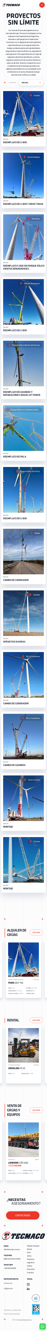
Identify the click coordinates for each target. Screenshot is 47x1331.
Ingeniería (30, 1263)
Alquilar (40, 1319)
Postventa (31, 1269)
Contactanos (22, 1215)
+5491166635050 (10, 1268)
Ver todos (36, 932)
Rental (29, 1249)
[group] (23, 969)
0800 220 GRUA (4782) (12, 1259)
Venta (29, 1256)
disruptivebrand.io (25, 1320)
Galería (29, 1266)
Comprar (40, 1312)
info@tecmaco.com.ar (12, 1250)
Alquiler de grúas (33, 1246)
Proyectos (30, 1259)
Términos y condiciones (12, 1310)
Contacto (30, 1273)
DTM (28, 1253)
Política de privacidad (12, 1314)
